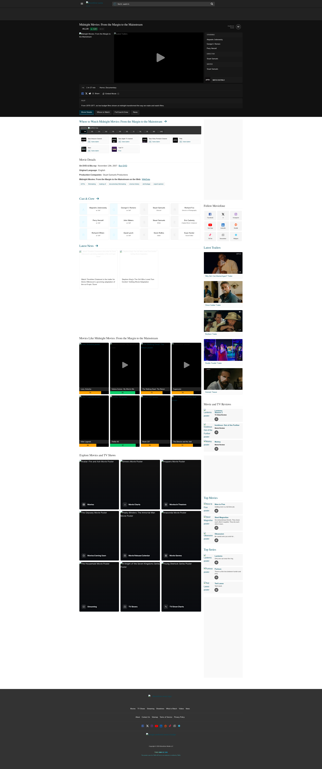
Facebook (82, 93)
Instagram (236, 217)
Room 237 (146, 442)
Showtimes (160, 709)
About (138, 717)
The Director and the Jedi (182, 442)
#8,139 (85, 29)
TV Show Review (221, 415)
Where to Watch (120, 121)
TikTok (210, 238)
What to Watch (171, 709)
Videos (181, 709)
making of (102, 184)
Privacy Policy (179, 717)
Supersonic (177, 389)
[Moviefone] (95, 3)
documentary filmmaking (117, 184)
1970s (83, 184)
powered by (84, 128)
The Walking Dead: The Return (153, 389)
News (188, 709)
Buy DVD (123, 166)
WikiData (146, 179)
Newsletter (223, 238)
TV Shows (141, 709)
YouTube (210, 228)
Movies (133, 709)
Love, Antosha (86, 389)
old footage (146, 184)
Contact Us (146, 717)
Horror (102, 88)
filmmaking (92, 184)
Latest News (86, 246)
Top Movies (210, 498)
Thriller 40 (115, 442)
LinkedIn (223, 228)
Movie (102, 29)
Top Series (210, 549)
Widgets (235, 238)
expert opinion (159, 184)
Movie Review (220, 428)
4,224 (95, 29)
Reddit (89, 93)
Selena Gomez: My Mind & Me (123, 389)
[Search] (212, 4)
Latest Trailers (212, 247)
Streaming (150, 709)
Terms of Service (166, 717)
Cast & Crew (86, 199)
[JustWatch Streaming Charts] (80, 29)
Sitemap (155, 717)
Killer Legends (86, 442)
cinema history (134, 184)
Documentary (111, 88)
